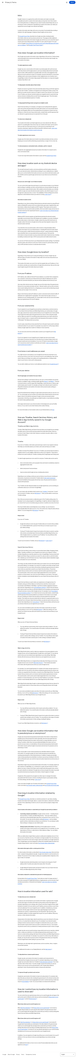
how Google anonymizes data (52, 785)
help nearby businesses (49, 478)
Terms (22, 1054)
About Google (11, 1054)
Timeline (45, 491)
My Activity (37, 493)
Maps (52, 381)
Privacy (18, 1054)
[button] (3, 2)
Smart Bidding (25, 981)
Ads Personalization (25, 1007)
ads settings (36, 602)
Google (4, 1054)
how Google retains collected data (34, 785)
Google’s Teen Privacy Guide (35, 45)
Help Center (48, 949)
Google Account (54, 364)
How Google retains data (45, 852)
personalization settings (39, 587)
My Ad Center (32, 998)
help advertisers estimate (46, 961)
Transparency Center (31, 1054)
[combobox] (67, 1054)
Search (45, 381)
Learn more (47, 194)
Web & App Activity (38, 662)
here (53, 409)
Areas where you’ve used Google (41, 1007)
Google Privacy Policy (25, 36)
